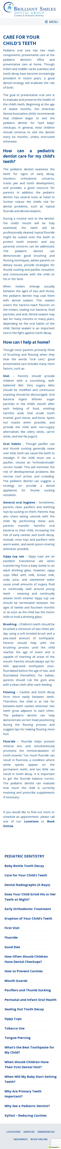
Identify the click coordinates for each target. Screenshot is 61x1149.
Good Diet (12, 947)
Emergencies (46, 1131)
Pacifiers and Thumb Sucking (28, 990)
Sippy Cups (13, 1018)
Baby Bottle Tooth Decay (24, 866)
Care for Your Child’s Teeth (26, 875)
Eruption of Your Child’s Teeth (28, 918)
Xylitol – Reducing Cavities (26, 1115)
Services (29, 1131)
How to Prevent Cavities (24, 971)
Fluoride (11, 937)
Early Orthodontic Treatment (28, 909)
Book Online (39, 1139)
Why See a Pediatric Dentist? (27, 1106)
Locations (31, 821)
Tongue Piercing (17, 1037)
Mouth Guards (16, 980)
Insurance (20, 1139)
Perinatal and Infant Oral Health (30, 999)
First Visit (12, 928)
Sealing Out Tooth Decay (24, 1009)
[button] (51, 22)
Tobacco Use (15, 1028)
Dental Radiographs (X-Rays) (27, 885)
